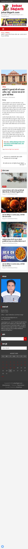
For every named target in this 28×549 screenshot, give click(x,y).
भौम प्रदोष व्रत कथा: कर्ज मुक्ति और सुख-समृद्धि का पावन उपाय (13, 164)
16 (3, 368)
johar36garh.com (10, 12)
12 (14, 365)
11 (10, 365)
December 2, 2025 (6, 97)
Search (25, 339)
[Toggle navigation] (3, 29)
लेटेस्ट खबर (5, 171)
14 (21, 365)
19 (14, 368)
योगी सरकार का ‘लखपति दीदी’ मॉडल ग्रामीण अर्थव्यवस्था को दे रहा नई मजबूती (13, 157)
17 (6, 368)
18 (10, 368)
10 (6, 365)
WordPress (19, 387)
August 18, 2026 (6, 243)
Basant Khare (14, 194)
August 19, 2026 (6, 194)
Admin (13, 97)
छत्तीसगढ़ (4, 87)
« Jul (2, 376)
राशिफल (4, 211)
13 (17, 365)
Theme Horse (20, 385)
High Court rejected (14, 149)
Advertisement (6, 385)
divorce (7, 149)
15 (25, 365)
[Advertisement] (14, 55)
